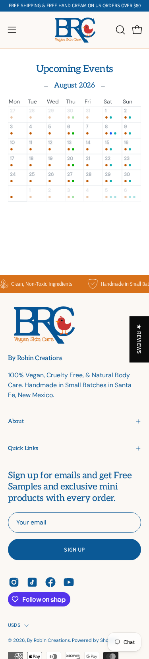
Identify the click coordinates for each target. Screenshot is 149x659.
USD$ (14, 625)
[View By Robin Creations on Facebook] (50, 582)
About (15, 421)
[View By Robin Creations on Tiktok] (32, 582)
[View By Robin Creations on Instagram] (14, 582)
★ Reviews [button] (139, 339)
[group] (74, 6)
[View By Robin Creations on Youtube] (69, 582)
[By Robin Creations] (75, 30)
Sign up (74, 549)
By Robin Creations (35, 358)
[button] (119, 29)
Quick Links (23, 448)
